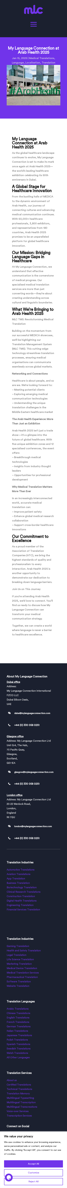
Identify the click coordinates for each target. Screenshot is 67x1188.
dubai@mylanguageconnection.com (32, 713)
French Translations (18, 1022)
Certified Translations (19, 1085)
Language (18, 62)
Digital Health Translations (22, 901)
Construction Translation (21, 896)
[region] (33, 1159)
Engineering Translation (20, 905)
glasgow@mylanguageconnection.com (34, 772)
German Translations (19, 1026)
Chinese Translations (18, 1013)
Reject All (33, 1181)
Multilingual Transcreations (22, 1107)
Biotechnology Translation (22, 887)
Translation (48, 62)
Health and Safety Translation (24, 950)
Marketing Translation (19, 964)
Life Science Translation (20, 959)
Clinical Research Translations (23, 892)
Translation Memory (18, 1093)
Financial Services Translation (23, 909)
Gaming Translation (18, 946)
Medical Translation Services (23, 973)
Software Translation (19, 981)
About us (12, 1080)
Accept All (33, 1164)
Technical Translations (19, 1089)
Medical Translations (41, 58)
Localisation (32, 62)
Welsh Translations (17, 1053)
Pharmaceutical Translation (22, 977)
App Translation (16, 878)
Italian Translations (17, 1031)
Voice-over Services (18, 1111)
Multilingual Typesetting (20, 1098)
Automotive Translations (20, 870)
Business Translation (18, 883)
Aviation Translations (18, 874)
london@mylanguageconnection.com (33, 826)
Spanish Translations (18, 1044)
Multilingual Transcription (21, 1102)
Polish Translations (17, 1040)
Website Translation (18, 986)
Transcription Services (19, 1116)
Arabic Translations (18, 1009)
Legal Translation (16, 955)
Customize (33, 1173)
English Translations (18, 1017)
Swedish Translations (19, 1048)
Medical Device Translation (22, 968)
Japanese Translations (19, 1035)
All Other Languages (18, 1057)
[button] (9, 1181)
